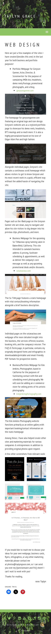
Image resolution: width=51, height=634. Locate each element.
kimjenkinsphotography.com (28, 393)
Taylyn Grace (20, 16)
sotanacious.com (23, 270)
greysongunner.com (25, 90)
